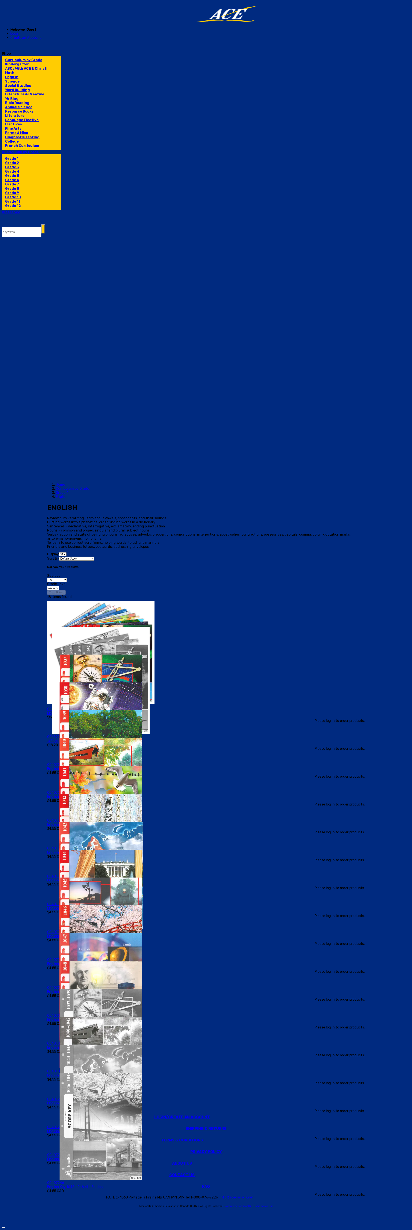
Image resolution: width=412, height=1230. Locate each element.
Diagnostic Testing (22, 137)
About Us (182, 1163)
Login (14, 34)
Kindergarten (17, 64)
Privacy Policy (206, 1151)
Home (60, 484)
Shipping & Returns (206, 1128)
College (12, 141)
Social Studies (18, 86)
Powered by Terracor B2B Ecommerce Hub (248, 1206)
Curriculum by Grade (23, 60)
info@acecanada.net (237, 1197)
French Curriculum (22, 146)
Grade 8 (12, 189)
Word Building (17, 90)
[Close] (3, 1227)
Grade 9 (12, 193)
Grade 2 (12, 163)
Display (53, 554)
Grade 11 (12, 201)
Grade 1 (11, 159)
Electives (13, 124)
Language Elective (22, 120)
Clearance (11, 212)
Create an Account (25, 38)
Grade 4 (12, 171)
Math (9, 73)
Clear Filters (56, 592)
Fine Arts (13, 128)
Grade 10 (13, 197)
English (11, 77)
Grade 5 (12, 176)
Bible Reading (17, 103)
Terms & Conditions (182, 1140)
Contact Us (182, 1175)
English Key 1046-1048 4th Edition (75, 1187)
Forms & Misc (16, 133)
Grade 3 (12, 167)
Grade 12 (13, 206)
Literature (14, 116)
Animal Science (18, 107)
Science (12, 81)
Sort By (53, 558)
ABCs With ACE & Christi (26, 68)
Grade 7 (12, 184)
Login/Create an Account (182, 1117)
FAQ (206, 1186)
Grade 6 (12, 180)
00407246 (55, 1183)
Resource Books (19, 111)
